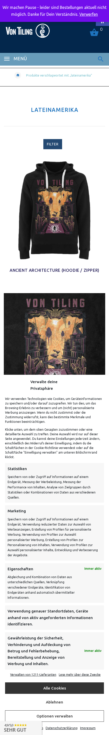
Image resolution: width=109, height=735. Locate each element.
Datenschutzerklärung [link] (62, 728)
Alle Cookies (54, 688)
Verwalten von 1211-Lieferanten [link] (33, 674)
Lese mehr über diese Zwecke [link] (80, 674)
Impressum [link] (88, 728)
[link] (27, 28)
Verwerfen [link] (88, 14)
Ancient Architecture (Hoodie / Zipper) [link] (54, 270)
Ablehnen (54, 702)
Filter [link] (53, 144)
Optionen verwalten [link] (55, 716)
